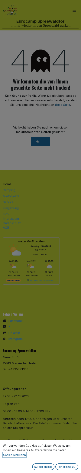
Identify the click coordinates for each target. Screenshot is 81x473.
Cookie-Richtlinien (14, 454)
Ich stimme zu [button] (67, 466)
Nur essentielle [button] (43, 466)
